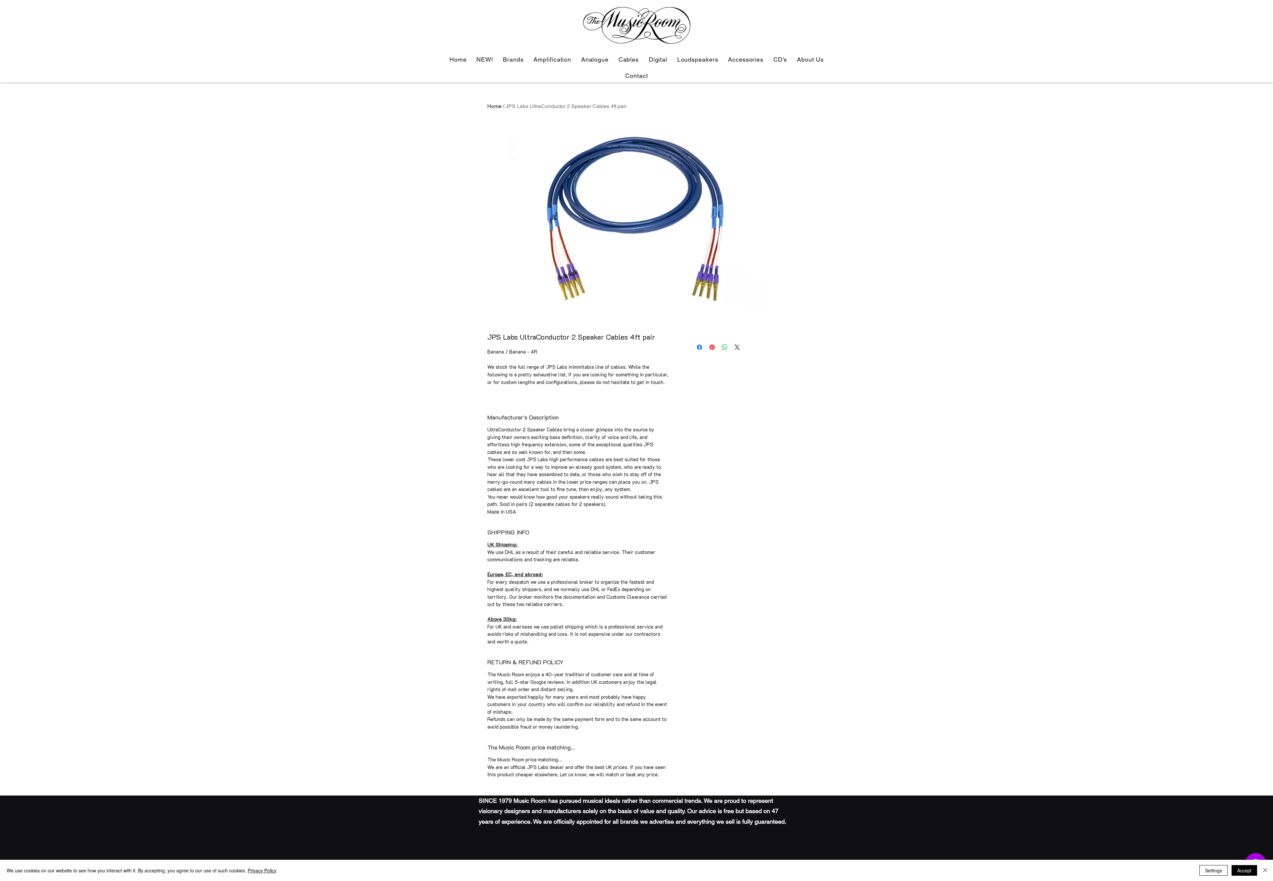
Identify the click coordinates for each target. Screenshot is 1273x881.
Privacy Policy (262, 870)
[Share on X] (737, 347)
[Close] (1265, 870)
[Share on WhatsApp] (725, 347)
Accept (1244, 870)
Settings (1213, 870)
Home (494, 106)
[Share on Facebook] (699, 347)
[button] (552, 59)
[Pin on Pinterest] (712, 347)
